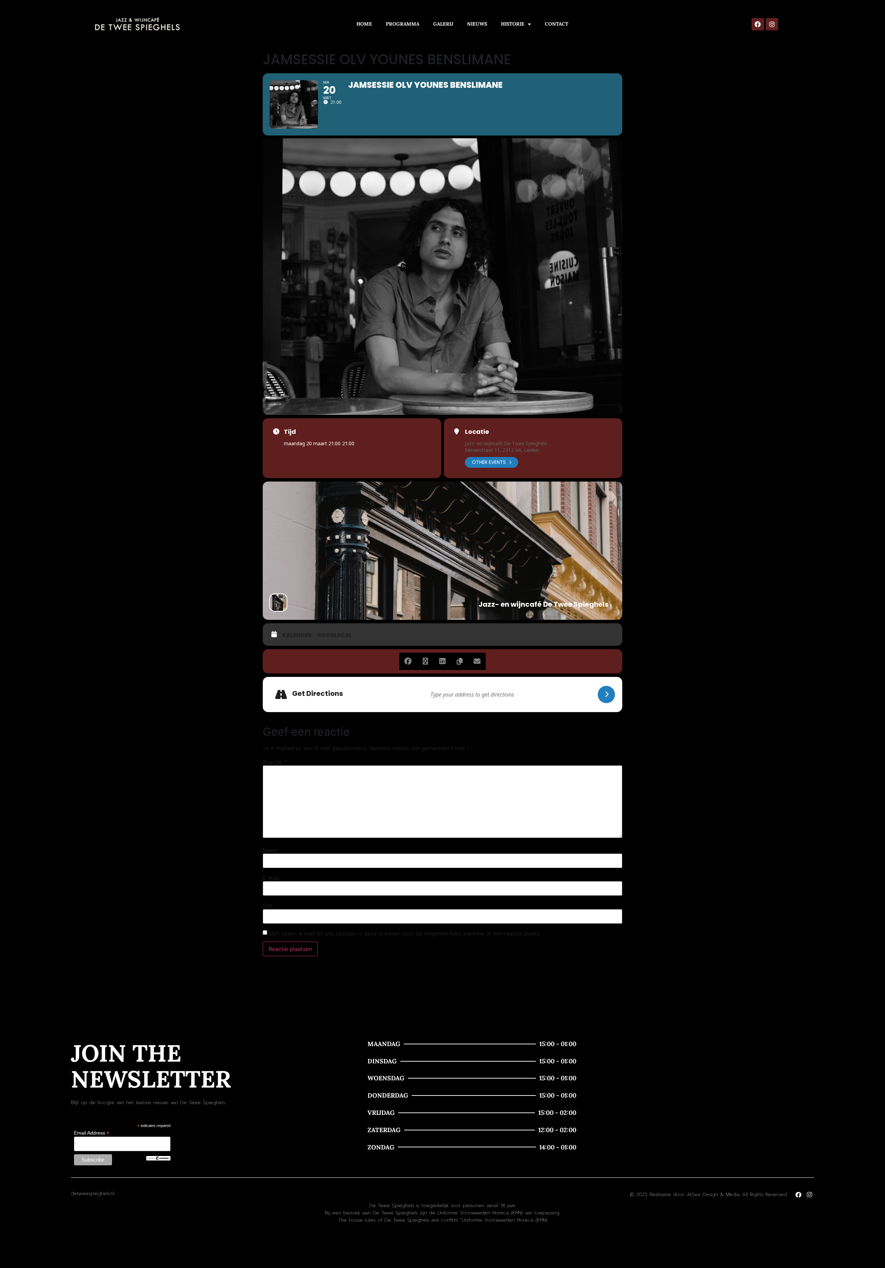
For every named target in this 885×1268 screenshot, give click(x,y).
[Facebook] (758, 24)
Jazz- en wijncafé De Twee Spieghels (506, 443)
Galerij (443, 24)
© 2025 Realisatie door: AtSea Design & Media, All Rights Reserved (708, 1194)
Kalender (296, 635)
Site (268, 905)
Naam (270, 850)
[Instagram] (772, 24)
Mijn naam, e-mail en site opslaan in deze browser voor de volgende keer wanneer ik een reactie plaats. (405, 933)
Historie (512, 24)
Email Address (91, 1133)
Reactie (275, 762)
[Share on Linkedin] (442, 661)
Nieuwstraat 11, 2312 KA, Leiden (502, 450)
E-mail (271, 877)
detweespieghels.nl (92, 1193)
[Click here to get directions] (606, 694)
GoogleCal (334, 635)
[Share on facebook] (408, 661)
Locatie (477, 432)
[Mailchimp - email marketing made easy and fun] (158, 1159)
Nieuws (477, 24)
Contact (556, 24)
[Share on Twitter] (425, 661)
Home (364, 24)
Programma (402, 24)
